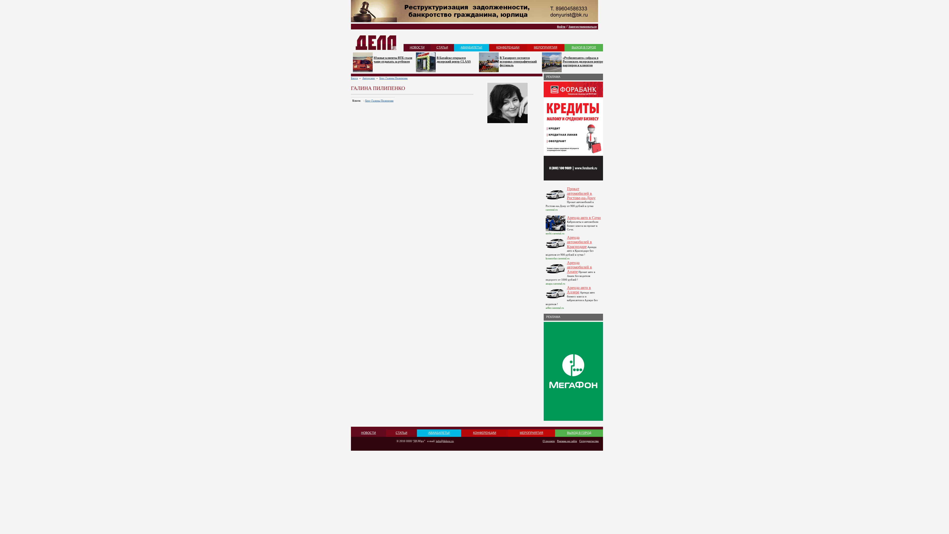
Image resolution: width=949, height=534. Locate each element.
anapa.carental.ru (555, 283)
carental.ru (552, 209)
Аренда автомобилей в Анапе (579, 267)
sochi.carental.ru (555, 233)
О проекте (549, 441)
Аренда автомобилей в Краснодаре (579, 242)
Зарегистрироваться (582, 26)
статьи (442, 47)
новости (417, 47)
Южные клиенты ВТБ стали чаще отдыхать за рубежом (393, 59)
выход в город (584, 47)
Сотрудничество (589, 441)
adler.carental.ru (555, 307)
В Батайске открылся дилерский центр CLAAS (454, 59)
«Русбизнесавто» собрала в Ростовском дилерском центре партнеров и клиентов (583, 61)
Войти (561, 26)
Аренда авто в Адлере (579, 290)
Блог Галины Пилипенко (393, 78)
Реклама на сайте (567, 441)
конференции (507, 47)
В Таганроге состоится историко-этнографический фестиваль (518, 61)
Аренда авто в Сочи (584, 218)
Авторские (368, 78)
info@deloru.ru (445, 441)
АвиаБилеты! (471, 47)
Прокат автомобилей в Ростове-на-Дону (581, 193)
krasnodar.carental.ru (558, 258)
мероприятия (545, 47)
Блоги (354, 78)
